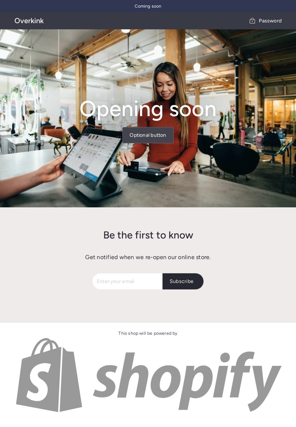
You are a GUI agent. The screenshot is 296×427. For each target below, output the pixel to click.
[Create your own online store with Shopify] (148, 411)
